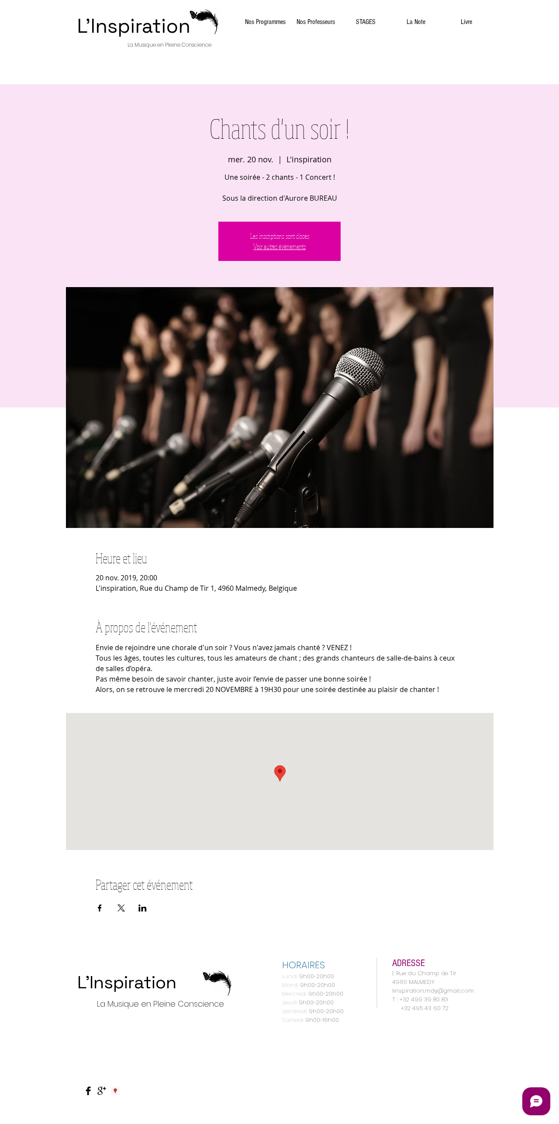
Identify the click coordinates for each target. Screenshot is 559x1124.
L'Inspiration (133, 26)
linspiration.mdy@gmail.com (433, 991)
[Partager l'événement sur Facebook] (100, 908)
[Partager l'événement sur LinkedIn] (142, 908)
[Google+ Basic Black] (101, 1090)
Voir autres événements (279, 246)
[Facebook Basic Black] (88, 1090)
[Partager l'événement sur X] (121, 908)
